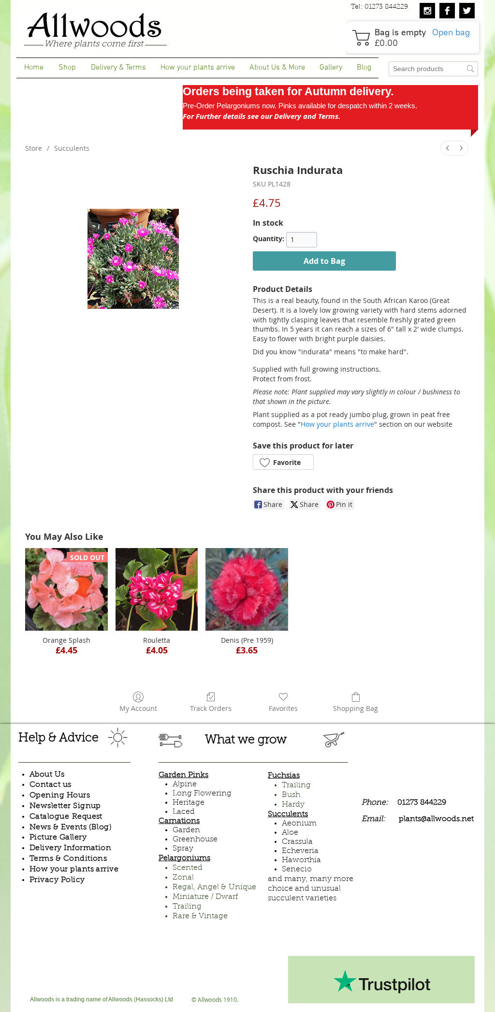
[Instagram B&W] (427, 10)
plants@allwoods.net (436, 819)
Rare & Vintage (200, 916)
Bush (291, 795)
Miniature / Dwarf (205, 897)
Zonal (183, 878)
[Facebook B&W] (447, 10)
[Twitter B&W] (467, 10)
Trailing (187, 907)
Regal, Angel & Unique (214, 887)
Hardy (293, 805)
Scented (188, 868)
